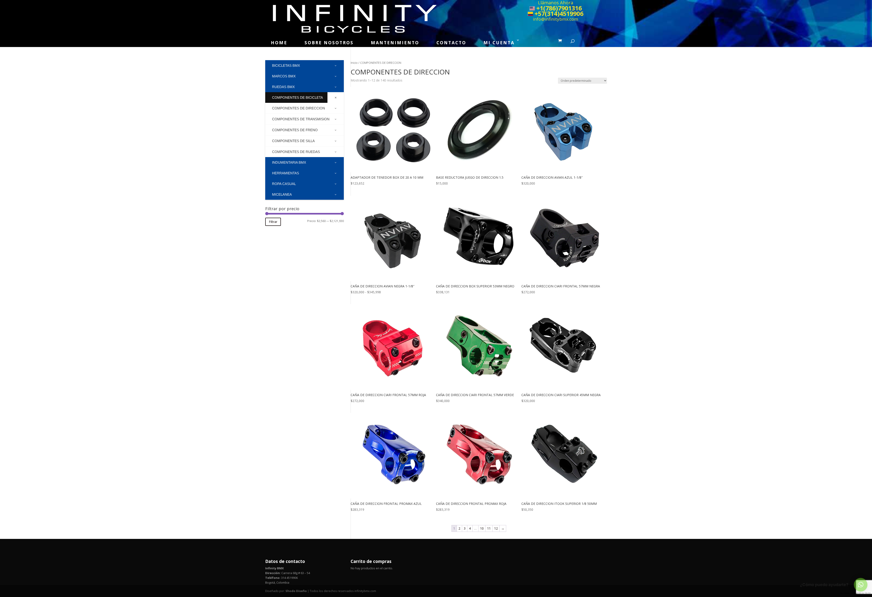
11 (489, 528)
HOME (279, 43)
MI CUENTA (499, 43)
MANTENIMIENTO (395, 43)
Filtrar (273, 222)
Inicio (354, 63)
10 (482, 528)
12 (496, 528)
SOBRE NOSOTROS (329, 43)
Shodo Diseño (296, 591)
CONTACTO (451, 43)
